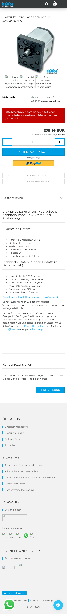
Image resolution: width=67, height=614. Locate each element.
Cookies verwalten (15, 484)
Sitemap (48, 600)
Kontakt (34, 600)
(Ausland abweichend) (50, 101)
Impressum (20, 600)
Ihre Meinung (50, 390)
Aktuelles (10, 445)
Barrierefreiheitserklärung (19, 490)
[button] (7, 142)
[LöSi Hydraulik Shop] (6, 4)
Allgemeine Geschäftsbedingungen (25, 465)
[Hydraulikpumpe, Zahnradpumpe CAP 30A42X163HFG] (33, 49)
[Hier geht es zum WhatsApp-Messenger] (9, 604)
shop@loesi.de (10, 329)
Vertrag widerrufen (14, 593)
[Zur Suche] (47, 4)
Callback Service (14, 439)
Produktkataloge (14, 433)
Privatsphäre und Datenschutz (22, 471)
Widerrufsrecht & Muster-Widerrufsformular (30, 477)
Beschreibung (12, 198)
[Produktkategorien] (63, 4)
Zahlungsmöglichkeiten (18, 558)
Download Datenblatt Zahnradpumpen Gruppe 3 (30, 297)
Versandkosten (13, 510)
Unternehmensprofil (16, 427)
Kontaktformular (33, 326)
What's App (36, 329)
